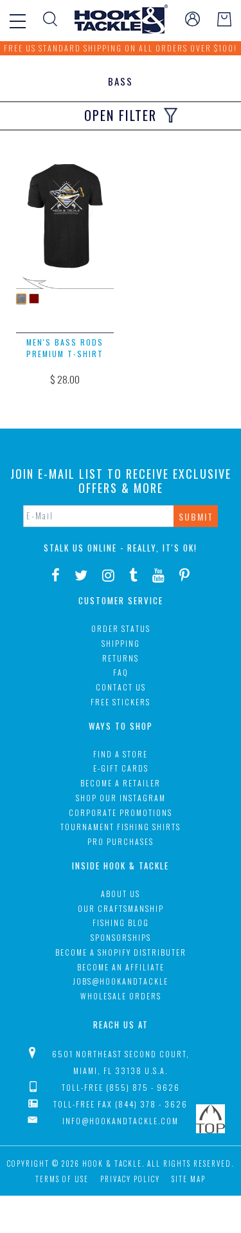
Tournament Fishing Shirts (120, 826)
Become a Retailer (120, 782)
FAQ (121, 672)
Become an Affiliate (121, 966)
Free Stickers (120, 701)
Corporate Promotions (120, 812)
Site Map (189, 1179)
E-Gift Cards (120, 768)
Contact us (121, 686)
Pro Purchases (120, 841)
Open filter (120, 115)
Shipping (121, 643)
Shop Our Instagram (121, 797)
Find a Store (120, 753)
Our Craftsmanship (121, 908)
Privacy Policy (130, 1179)
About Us (120, 893)
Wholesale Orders (120, 995)
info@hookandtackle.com (120, 1120)
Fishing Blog (121, 922)
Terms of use (62, 1179)
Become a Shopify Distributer (120, 952)
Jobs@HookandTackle (120, 981)
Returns (120, 658)
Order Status (120, 628)
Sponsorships (121, 937)
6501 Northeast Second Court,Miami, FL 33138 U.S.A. (121, 1062)
